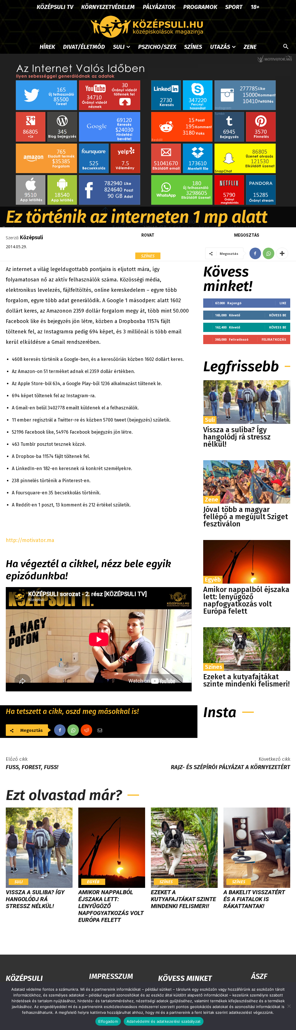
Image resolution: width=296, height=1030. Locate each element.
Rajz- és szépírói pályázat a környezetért (230, 767)
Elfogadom (108, 1021)
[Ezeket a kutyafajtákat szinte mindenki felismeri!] (246, 649)
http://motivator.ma (30, 540)
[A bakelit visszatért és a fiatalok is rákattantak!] (256, 848)
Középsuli (31, 237)
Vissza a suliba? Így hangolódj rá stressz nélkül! (237, 437)
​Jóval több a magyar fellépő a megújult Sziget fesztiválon (245, 516)
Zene (211, 499)
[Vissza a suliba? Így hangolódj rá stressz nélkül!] (246, 402)
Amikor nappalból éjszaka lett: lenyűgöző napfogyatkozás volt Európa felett (246, 600)
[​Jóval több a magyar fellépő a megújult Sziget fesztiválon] (246, 482)
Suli (210, 419)
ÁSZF (259, 976)
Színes (148, 256)
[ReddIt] (86, 730)
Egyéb (213, 579)
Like (283, 303)
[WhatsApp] (268, 253)
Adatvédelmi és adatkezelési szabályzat (164, 1021)
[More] (282, 253)
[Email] (100, 730)
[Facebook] (255, 253)
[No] (289, 1006)
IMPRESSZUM (111, 976)
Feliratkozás (274, 339)
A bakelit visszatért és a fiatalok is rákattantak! (254, 899)
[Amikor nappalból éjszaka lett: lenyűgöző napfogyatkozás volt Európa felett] (246, 562)
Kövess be (277, 315)
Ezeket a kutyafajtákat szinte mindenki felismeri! (246, 680)
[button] (286, 47)
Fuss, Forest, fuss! (32, 767)
